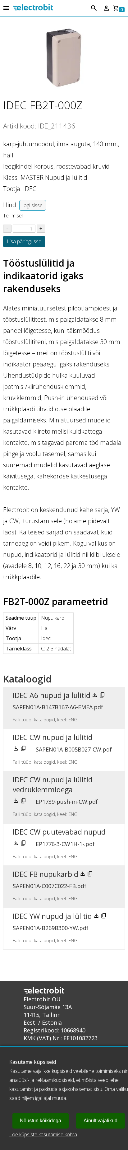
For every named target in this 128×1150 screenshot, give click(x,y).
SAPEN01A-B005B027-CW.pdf (74, 749)
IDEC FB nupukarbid (45, 874)
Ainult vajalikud (100, 1120)
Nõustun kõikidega (40, 1120)
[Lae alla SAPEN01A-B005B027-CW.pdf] (16, 749)
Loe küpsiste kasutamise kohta (43, 1134)
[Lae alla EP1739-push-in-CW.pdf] (16, 801)
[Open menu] (6, 8)
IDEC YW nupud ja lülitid (52, 916)
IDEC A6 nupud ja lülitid (51, 695)
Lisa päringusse (24, 241)
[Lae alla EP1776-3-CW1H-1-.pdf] (16, 844)
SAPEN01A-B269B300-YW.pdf (51, 928)
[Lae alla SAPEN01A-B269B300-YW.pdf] (97, 917)
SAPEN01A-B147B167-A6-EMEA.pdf (58, 707)
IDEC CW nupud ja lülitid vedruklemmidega (53, 784)
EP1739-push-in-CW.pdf (67, 801)
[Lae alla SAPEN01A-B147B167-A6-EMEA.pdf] (95, 696)
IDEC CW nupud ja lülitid (53, 737)
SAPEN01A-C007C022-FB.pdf (49, 886)
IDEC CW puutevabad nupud (59, 832)
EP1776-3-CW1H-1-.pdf (65, 844)
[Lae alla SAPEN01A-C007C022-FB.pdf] (83, 875)
